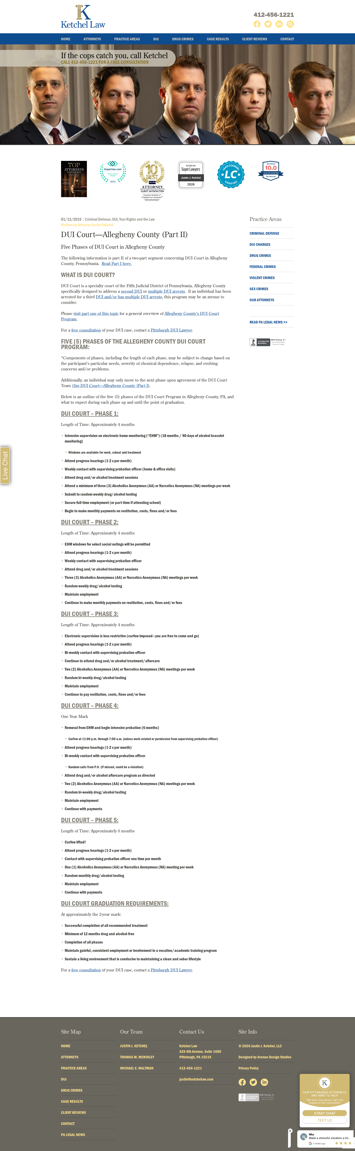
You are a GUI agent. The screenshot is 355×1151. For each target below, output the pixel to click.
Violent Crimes (262, 277)
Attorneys (92, 38)
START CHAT (324, 1113)
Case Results (218, 38)
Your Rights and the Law (137, 219)
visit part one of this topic (96, 313)
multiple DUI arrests (166, 291)
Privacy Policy (249, 1068)
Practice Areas (127, 38)
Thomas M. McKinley (137, 1056)
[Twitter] (268, 24)
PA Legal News (73, 1134)
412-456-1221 (274, 14)
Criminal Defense (98, 219)
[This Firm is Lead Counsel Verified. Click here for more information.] (231, 174)
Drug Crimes (183, 38)
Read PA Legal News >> (269, 322)
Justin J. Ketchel (134, 1045)
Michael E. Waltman (136, 1068)
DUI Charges (260, 244)
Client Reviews (254, 38)
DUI (156, 38)
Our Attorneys (262, 299)
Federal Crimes (263, 266)
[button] (290, 24)
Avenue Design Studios (274, 1056)
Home (65, 38)
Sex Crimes (259, 288)
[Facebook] (257, 24)
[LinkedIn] (279, 24)
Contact (287, 38)
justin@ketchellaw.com (196, 1079)
